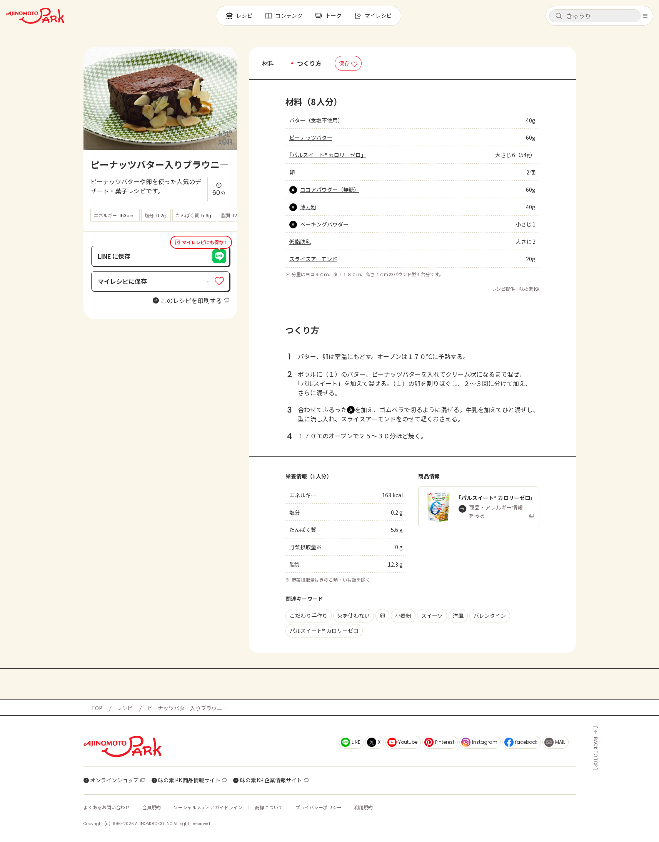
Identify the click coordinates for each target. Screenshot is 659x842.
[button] (595, 15)
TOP (96, 708)
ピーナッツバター (310, 137)
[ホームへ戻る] (35, 16)
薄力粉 (308, 207)
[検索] (558, 16)
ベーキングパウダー (324, 224)
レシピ (125, 708)
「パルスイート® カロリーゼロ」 (327, 155)
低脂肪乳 (300, 241)
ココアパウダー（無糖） (329, 189)
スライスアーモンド (313, 259)
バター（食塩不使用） (316, 120)
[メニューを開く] (645, 15)
